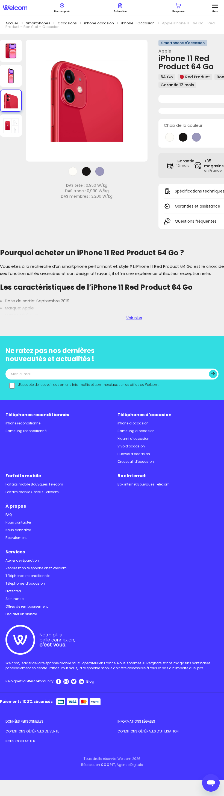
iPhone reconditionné (22, 423)
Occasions (67, 23)
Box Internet (131, 476)
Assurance (14, 598)
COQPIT (108, 764)
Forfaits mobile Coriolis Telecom (32, 492)
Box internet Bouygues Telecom (143, 484)
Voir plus (134, 318)
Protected (13, 591)
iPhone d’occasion (133, 423)
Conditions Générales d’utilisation (148, 731)
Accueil (12, 23)
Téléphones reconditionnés (37, 415)
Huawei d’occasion (133, 454)
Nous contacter (18, 522)
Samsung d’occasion (136, 431)
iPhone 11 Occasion (138, 23)
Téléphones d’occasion (144, 415)
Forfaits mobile (23, 476)
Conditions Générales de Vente (32, 731)
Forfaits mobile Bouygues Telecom (34, 484)
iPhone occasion (99, 23)
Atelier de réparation (22, 560)
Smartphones (38, 23)
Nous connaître (18, 530)
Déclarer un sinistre (21, 614)
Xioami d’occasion (133, 438)
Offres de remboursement (26, 606)
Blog (90, 681)
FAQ (8, 514)
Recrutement (16, 537)
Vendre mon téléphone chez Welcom (36, 568)
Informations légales (136, 721)
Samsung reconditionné (25, 431)
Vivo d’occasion (131, 446)
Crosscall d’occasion (135, 461)
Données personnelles (24, 721)
